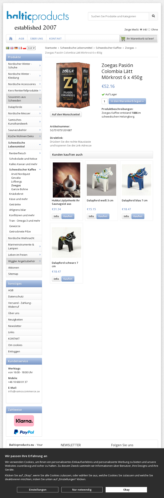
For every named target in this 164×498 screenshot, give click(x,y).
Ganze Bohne (19, 189)
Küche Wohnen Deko (21, 136)
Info (56, 216)
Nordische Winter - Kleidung (19, 75)
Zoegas (16, 185)
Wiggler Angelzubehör (21, 261)
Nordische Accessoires (22, 84)
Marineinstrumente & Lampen (21, 246)
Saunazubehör (17, 130)
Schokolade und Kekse (23, 158)
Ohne (154, 29)
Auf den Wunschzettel (66, 114)
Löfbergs (16, 181)
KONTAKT (55, 38)
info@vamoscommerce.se (24, 391)
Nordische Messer (19, 113)
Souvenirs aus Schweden (17, 98)
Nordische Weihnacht (21, 238)
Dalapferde (15, 107)
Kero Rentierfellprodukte (23, 90)
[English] (12, 48)
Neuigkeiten (15, 319)
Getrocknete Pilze (20, 231)
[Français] (21, 48)
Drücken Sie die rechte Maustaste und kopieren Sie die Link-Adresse (71, 143)
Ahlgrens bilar (17, 210)
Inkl (145, 29)
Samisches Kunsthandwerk (18, 121)
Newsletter (14, 326)
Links (11, 332)
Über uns (13, 313)
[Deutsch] (16, 48)
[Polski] (25, 48)
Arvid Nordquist (20, 174)
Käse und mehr (18, 199)
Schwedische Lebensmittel (16, 144)
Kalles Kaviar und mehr (23, 164)
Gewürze (14, 226)
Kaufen (67, 216)
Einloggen (14, 351)
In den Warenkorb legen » (127, 101)
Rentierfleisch (17, 153)
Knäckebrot (16, 194)
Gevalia (16, 178)
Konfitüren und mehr (22, 215)
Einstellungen (37, 489)
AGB (21, 38)
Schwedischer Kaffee (22, 169)
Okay (126, 489)
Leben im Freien (17, 255)
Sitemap (13, 274)
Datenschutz (16, 296)
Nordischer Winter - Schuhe (20, 65)
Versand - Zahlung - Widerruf (20, 304)
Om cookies (15, 345)
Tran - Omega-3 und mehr (24, 220)
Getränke (15, 204)
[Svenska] (8, 48)
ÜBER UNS (36, 38)
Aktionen (13, 267)
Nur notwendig (82, 489)
